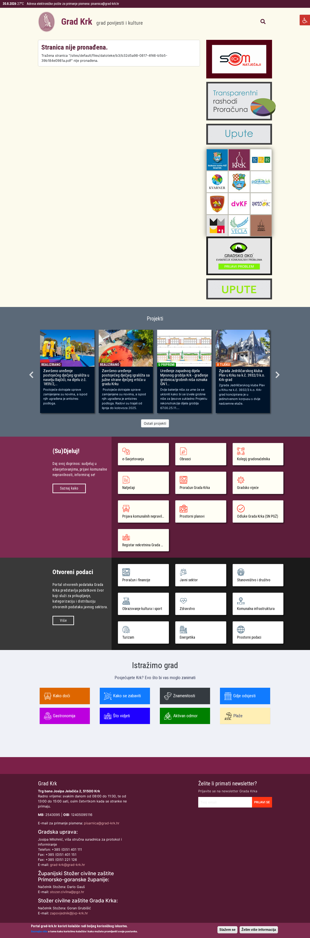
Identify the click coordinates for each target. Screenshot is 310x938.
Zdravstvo (187, 609)
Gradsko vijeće (248, 488)
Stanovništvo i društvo (253, 580)
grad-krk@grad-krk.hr (67, 865)
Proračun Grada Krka (195, 488)
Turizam (128, 637)
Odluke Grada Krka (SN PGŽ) (257, 516)
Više (63, 620)
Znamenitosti (184, 695)
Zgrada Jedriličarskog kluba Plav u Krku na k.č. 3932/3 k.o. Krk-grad (242, 375)
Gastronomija (64, 715)
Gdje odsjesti (244, 695)
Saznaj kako (69, 488)
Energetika (187, 637)
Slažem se (227, 929)
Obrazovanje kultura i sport (142, 609)
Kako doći (61, 695)
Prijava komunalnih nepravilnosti (145, 516)
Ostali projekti (155, 423)
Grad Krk (102, 21)
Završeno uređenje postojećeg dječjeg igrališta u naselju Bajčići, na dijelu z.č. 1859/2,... (66, 377)
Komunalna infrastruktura (256, 609)
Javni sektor (189, 580)
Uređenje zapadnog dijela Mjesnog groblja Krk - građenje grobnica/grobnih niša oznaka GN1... (184, 377)
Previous (31, 373)
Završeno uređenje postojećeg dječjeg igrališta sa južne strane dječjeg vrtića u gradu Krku (126, 377)
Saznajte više (39, 931)
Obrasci (185, 459)
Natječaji (128, 488)
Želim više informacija (258, 929)
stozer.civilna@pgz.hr (67, 892)
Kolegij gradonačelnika (253, 459)
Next (278, 373)
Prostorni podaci (249, 637)
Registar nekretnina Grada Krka (144, 545)
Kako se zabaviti (127, 695)
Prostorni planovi (192, 516)
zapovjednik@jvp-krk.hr (69, 913)
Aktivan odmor (185, 715)
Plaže (238, 715)
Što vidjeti (121, 715)
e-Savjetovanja (133, 459)
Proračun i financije (136, 580)
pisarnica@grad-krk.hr (105, 4)
